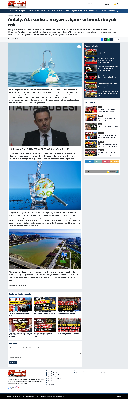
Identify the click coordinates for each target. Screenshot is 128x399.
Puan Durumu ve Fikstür (54, 378)
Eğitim (67, 11)
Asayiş (43, 11)
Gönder (12, 362)
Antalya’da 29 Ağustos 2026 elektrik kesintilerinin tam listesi (108, 145)
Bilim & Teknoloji (57, 11)
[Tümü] (118, 102)
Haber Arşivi (51, 384)
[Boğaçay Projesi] (45, 249)
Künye (77, 373)
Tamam (119, 396)
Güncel (17, 11)
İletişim (101, 371)
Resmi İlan (111, 11)
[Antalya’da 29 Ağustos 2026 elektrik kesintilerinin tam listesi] (45, 303)
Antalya (10, 11)
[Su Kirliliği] (45, 185)
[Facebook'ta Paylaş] (102, 39)
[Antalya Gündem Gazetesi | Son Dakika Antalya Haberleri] (17, 4)
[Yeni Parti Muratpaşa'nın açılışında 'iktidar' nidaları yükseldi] (69, 325)
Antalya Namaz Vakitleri (54, 375)
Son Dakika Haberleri (54, 382)
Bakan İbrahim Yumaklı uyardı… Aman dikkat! (107, 119)
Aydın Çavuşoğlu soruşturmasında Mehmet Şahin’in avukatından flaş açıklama (20, 334)
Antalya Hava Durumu (54, 373)
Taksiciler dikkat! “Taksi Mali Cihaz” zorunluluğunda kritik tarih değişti (45, 334)
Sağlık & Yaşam (101, 11)
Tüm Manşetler (52, 380)
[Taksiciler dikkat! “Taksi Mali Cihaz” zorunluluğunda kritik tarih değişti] (45, 325)
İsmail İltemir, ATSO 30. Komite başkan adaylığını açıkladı (107, 154)
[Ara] (117, 11)
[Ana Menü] (119, 11)
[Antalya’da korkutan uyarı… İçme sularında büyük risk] (45, 65)
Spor (48, 11)
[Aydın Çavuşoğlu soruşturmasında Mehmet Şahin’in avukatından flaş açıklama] (20, 325)
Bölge (80, 11)
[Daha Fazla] (111, 39)
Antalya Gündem (103, 373)
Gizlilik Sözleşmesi (81, 371)
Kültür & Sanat (89, 11)
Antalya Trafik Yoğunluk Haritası (57, 377)
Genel (37, 11)
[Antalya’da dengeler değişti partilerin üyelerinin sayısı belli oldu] (20, 303)
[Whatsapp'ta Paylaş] (108, 39)
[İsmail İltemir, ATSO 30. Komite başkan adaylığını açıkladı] (69, 303)
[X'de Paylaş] (105, 39)
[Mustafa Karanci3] (45, 126)
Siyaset (23, 11)
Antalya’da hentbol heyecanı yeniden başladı (106, 110)
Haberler (10, 15)
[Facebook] (9, 387)
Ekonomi (31, 11)
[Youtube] (18, 387)
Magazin (74, 11)
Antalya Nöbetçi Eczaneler (55, 371)
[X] (12, 387)
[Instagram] (15, 387)
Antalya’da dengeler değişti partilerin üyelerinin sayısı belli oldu (19, 313)
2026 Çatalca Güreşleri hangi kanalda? (108, 128)
